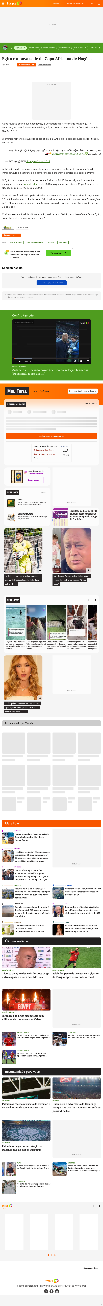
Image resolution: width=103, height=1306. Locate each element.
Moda (67, 922)
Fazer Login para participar (52, 283)
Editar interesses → (90, 403)
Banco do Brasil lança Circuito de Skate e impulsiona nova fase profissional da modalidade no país (84, 1168)
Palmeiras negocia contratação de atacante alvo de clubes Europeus (22, 1148)
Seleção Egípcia (16, 242)
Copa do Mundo (31, 184)
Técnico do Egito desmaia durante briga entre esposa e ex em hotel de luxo (25, 975)
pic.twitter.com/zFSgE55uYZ (68, 154)
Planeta (17, 885)
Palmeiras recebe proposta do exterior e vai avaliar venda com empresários (26, 1105)
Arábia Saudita (58, 970)
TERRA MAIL (57, 4)
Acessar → (44, 492)
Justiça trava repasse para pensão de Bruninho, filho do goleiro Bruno (33, 1167)
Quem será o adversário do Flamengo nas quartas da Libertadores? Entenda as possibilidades (77, 1107)
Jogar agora (33, 480)
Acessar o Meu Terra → (41, 391)
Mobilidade (19, 904)
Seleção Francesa (19, 367)
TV (66, 904)
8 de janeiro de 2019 (38, 161)
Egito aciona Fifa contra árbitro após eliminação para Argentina (32, 1054)
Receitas (17, 922)
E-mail (92, 4)
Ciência (17, 849)
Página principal (14, 4)
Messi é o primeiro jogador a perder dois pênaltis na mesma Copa (84, 1036)
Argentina (72, 1033)
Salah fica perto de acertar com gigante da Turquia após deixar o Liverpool (76, 975)
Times (19, 47)
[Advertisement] (72, 1057)
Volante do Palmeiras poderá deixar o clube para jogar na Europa (33, 1185)
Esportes (63, 242)
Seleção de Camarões (35, 242)
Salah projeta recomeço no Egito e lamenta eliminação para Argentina (33, 1036)
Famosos (17, 831)
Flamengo (56, 1101)
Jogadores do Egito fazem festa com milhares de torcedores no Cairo (23, 1017)
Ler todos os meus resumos (51, 436)
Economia (68, 885)
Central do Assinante (75, 4)
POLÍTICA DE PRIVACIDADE (74, 1286)
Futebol (51, 242)
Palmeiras (6, 1101)
